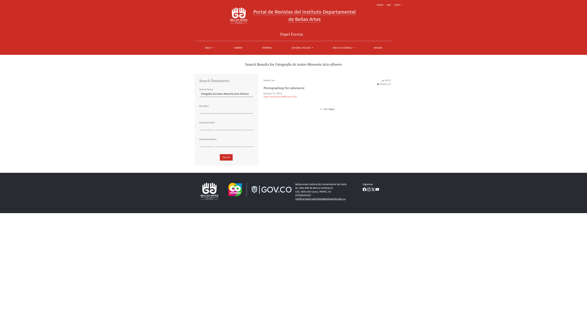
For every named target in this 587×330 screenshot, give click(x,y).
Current (238, 48)
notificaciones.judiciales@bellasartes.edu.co (320, 199)
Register (380, 5)
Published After (207, 122)
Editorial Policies (301, 48)
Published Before (208, 139)
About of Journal (342, 48)
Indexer (378, 48)
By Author (204, 106)
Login (388, 5)
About (208, 48)
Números (267, 48)
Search (226, 157)
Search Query (206, 89)
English (399, 5)
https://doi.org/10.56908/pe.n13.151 (280, 96)
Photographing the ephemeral (284, 88)
